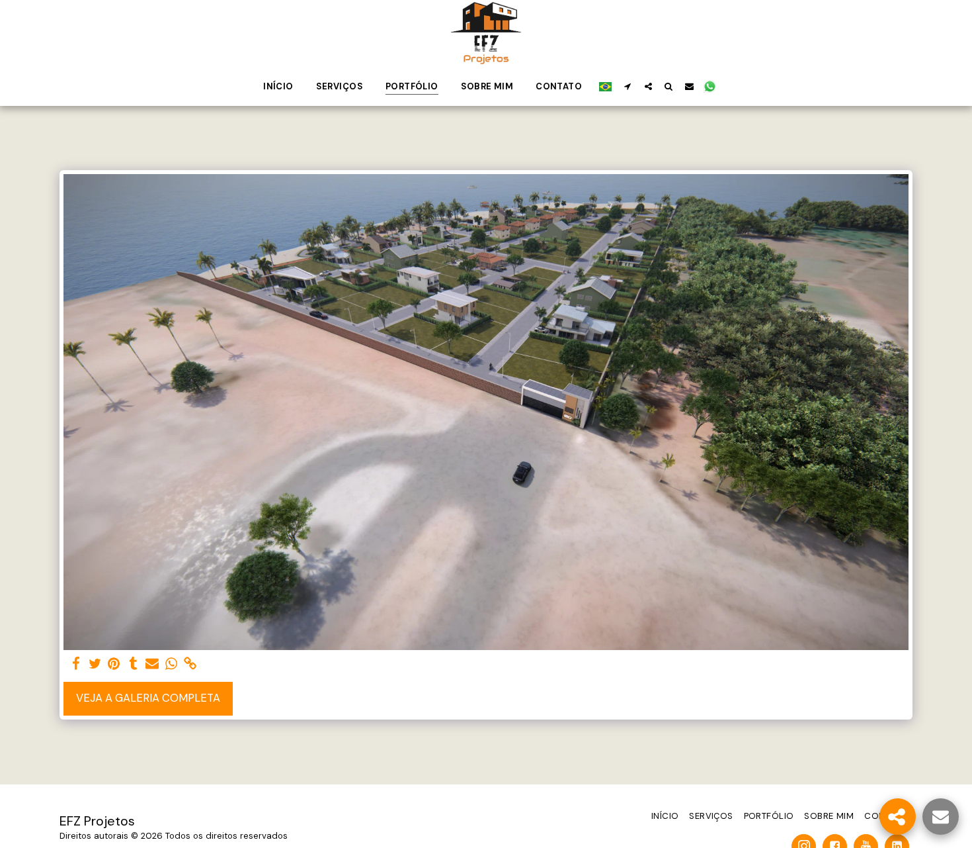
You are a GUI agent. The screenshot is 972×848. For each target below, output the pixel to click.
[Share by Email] (152, 664)
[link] (191, 664)
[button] (627, 86)
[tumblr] (133, 664)
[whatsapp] (172, 664)
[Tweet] (95, 664)
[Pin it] (114, 664)
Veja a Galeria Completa (148, 698)
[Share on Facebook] (76, 664)
